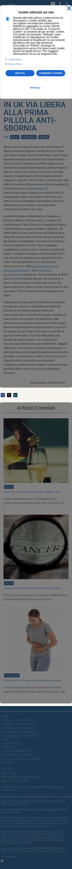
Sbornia (43, 137)
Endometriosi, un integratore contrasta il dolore (32, 680)
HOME (5, 716)
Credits (6, 769)
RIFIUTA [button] (20, 73)
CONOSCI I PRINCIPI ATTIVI (18, 724)
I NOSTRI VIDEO (11, 743)
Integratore (29, 137)
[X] (9, 395)
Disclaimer (9, 773)
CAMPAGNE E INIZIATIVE (16, 754)
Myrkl (41, 188)
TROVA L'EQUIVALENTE (15, 751)
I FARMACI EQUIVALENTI (16, 720)
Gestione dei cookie (15, 780)
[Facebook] (3, 395)
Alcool (15, 137)
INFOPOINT (8, 747)
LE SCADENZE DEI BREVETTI (18, 732)
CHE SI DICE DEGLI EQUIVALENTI (21, 758)
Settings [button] (36, 87)
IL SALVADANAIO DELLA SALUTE (21, 735)
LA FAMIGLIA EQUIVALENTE (18, 728)
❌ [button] (69, 8)
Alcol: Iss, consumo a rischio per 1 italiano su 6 (32, 492)
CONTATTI (7, 762)
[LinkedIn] (15, 395)
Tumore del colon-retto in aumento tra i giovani (32, 588)
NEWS (5, 739)
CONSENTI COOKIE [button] (50, 73)
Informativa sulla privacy (20, 777)
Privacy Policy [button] (15, 64)
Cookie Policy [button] (14, 59)
